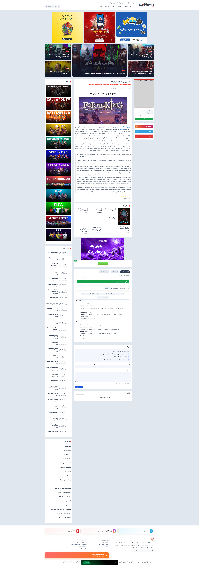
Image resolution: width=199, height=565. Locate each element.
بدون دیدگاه (142, 116)
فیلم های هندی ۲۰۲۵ (66, 471)
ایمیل (95, 364)
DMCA (106, 546)
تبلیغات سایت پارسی (103, 544)
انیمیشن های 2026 (121, 3)
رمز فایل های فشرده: (124, 288)
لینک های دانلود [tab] (125, 272)
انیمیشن (119, 6)
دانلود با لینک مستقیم (122, 282)
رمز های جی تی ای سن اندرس (64, 480)
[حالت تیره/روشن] (59, 6)
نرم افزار (107, 6)
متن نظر (129, 371)
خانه (130, 88)
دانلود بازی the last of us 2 (64, 459)
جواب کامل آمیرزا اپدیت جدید (64, 492)
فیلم (113, 6)
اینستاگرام (149, 126)
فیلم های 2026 (111, 3)
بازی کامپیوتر (127, 6)
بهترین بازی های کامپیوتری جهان (78, 544)
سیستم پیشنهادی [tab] (104, 272)
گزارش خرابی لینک (120, 294)
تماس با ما (105, 542)
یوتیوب (150, 136)
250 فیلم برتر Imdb (81, 546)
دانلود (103, 264)
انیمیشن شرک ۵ (67, 450)
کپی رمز (106, 288)
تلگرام (150, 131)
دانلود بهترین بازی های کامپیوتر (64, 513)
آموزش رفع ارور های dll (86, 294)
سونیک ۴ (69, 484)
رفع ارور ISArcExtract (96, 294)
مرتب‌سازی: (88, 393)
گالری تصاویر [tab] (115, 272)
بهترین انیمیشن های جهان (80, 542)
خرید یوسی (68, 501)
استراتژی (121, 129)
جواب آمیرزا (83, 548)
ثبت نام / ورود (48, 6)
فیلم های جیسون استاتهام (65, 463)
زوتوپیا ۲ (69, 476)
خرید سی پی (68, 446)
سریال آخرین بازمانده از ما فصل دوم (63, 488)
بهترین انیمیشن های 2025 (65, 497)
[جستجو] (56, 6)
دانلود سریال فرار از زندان (65, 467)
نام (130, 364)
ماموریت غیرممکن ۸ (66, 455)
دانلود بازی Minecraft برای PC (64, 505)
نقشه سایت (105, 548)
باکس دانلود (143, 119)
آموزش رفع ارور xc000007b (103, 297)
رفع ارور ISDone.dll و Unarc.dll (109, 294)
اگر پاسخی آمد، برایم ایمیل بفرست (121, 383)
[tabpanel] (103, 287)
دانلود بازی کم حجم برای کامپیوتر (63, 518)
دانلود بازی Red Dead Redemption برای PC (61, 509)
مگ (101, 6)
